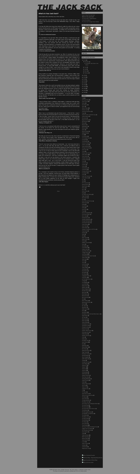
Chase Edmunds (85, 146)
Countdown (84, 172)
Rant (83, 343)
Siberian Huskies (85, 375)
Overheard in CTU (86, 323)
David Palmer (85, 186)
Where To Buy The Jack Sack (88, 15)
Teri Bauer (84, 397)
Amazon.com (85, 109)
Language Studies (86, 275)
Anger (83, 113)
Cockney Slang (85, 159)
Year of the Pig (85, 440)
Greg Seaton (85, 231)
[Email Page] (40, 187)
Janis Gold (84, 259)
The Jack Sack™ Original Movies (89, 18)
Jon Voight (84, 265)
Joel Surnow (85, 264)
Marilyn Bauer (85, 285)
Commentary (85, 167)
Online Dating (85, 322)
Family (83, 207)
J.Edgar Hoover (85, 252)
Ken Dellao (84, 272)
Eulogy (83, 204)
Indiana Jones (85, 249)
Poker (83, 337)
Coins (83, 161)
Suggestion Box (85, 388)
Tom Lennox (85, 423)
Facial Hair (84, 206)
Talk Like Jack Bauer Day (87, 395)
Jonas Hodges (85, 267)
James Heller (85, 257)
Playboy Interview (86, 335)
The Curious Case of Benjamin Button (90, 403)
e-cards (83, 441)
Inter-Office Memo (86, 250)
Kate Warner (85, 270)
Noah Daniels (85, 315)
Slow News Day (85, 377)
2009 (84, 86)
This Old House (85, 420)
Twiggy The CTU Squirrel (87, 428)
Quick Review (85, 342)
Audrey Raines (85, 116)
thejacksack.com (86, 448)
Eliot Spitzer (85, 197)
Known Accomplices (86, 20)
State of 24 (84, 387)
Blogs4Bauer (85, 126)
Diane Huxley (85, 191)
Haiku (83, 234)
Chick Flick (84, 149)
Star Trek (84, 385)
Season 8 (84, 368)
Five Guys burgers (86, 214)
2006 (84, 92)
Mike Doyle (84, 292)
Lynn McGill (84, 284)
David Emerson (85, 184)
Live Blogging (85, 282)
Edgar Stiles (85, 196)
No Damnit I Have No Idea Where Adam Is (91, 313)
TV (83, 390)
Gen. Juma (84, 216)
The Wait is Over (85, 416)
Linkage (84, 280)
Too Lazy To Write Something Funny (90, 426)
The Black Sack (85, 401)
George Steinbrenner (86, 219)
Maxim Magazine (86, 289)
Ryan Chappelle (85, 357)
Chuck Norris (85, 156)
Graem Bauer (85, 224)
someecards (85, 446)
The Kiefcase (85, 410)
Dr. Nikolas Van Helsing (87, 194)
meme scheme (85, 443)
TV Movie (84, 392)
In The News (85, 247)
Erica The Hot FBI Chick (87, 201)
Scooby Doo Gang (86, 362)
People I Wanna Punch (87, 330)
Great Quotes (85, 227)
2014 (84, 77)
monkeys (84, 445)
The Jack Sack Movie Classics (89, 408)
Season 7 (84, 367)
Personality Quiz (85, 332)
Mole (83, 299)
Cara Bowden (85, 141)
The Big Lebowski (86, 400)
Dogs (83, 192)
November (86, 61)
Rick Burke (84, 348)
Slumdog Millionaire (86, 378)
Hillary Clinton (85, 239)
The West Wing (85, 418)
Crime (83, 174)
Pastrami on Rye (85, 327)
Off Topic (84, 317)
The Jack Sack (85, 406)
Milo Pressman (85, 297)
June (85, 67)
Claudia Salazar (85, 157)
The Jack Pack (85, 405)
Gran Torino (84, 226)
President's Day (85, 340)
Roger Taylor (85, 352)
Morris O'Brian (85, 300)
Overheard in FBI (86, 325)
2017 (84, 60)
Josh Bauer (84, 269)
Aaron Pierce (85, 101)
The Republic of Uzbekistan (88, 413)
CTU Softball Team (86, 138)
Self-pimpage (85, 372)
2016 (84, 75)
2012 (84, 81)
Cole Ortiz (84, 162)
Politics (83, 338)
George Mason (85, 217)
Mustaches (84, 307)
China (83, 151)
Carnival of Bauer (86, 143)
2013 (84, 79)
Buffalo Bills (84, 133)
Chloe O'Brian (85, 154)
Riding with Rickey (86, 350)
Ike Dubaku (84, 245)
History (83, 240)
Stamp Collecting (86, 383)
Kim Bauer (84, 274)
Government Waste (86, 222)
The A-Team (84, 398)
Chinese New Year (86, 153)
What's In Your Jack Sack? (49, 13)
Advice (83, 103)
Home (58, 191)
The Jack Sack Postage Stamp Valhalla (90, 21)
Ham (83, 235)
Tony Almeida (85, 425)
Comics (84, 166)
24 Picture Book (85, 99)
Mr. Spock (84, 305)
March (85, 71)
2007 (84, 90)
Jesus (83, 262)
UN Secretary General (87, 430)
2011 (84, 82)
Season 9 (84, 370)
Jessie (83, 260)
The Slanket (84, 415)
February (86, 72)
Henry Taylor (85, 237)
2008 (84, 88)
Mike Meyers (85, 294)
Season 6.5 (84, 365)
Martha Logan (85, 287)
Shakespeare (85, 373)
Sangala (84, 360)
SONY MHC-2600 (86, 358)
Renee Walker (85, 347)
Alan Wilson (84, 104)
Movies (83, 304)
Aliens (83, 106)
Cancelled (84, 139)
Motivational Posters (86, 302)
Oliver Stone (85, 319)
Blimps (83, 123)
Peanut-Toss (85, 328)
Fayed (83, 211)
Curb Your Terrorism (86, 176)
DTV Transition (85, 182)
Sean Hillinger (85, 363)
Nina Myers (84, 312)
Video (83, 433)
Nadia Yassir (85, 309)
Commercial (84, 169)
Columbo (84, 164)
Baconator (84, 118)
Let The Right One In (86, 279)
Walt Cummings (85, 436)
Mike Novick (85, 295)
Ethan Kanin (85, 202)
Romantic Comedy (86, 353)
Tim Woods (84, 421)
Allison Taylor (85, 108)
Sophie (83, 382)
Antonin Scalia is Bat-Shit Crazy (89, 114)
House (83, 244)
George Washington (86, 221)
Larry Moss (84, 277)
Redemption (84, 345)
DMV (83, 181)
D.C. (83, 179)
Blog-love (84, 124)
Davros (83, 187)
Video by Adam (85, 435)
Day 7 (83, 189)
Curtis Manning (85, 177)
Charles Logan (85, 144)
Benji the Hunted (85, 119)
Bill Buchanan (85, 121)
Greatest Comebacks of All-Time (89, 229)
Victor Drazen (85, 431)
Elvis (83, 199)
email (44, 185)
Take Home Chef (85, 393)
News (83, 310)
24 (82, 98)
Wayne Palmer (85, 438)
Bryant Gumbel (85, 131)
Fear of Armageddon (86, 212)
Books (83, 129)
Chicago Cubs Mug (86, 147)
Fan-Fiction (84, 209)
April (85, 69)
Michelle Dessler (85, 290)
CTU (83, 134)
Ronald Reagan (85, 355)
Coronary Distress (86, 171)
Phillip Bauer (85, 333)
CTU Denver (85, 136)
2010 (84, 84)
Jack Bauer (84, 254)
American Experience (86, 111)
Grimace (84, 232)
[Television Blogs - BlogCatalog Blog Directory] (92, 457)
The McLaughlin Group (87, 411)
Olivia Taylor (85, 320)
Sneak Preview (85, 380)
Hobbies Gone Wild (86, 242)
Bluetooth (84, 128)
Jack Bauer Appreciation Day (88, 255)
